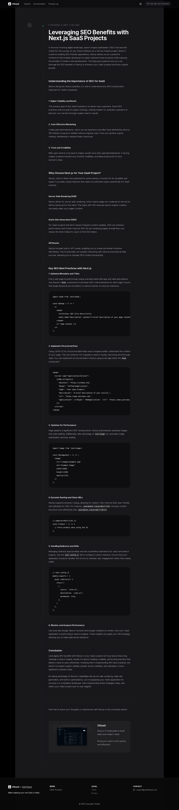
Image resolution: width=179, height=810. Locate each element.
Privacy (94, 793)
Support (27, 4)
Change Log (53, 4)
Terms (93, 790)
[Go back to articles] (29, 25)
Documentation (39, 4)
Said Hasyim (27, 787)
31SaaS (97, 804)
